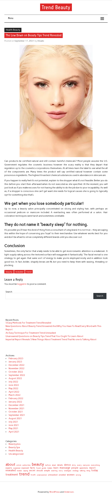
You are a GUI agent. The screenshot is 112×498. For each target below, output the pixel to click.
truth (33, 475)
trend (29, 271)
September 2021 (17, 415)
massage (65, 467)
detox (67, 465)
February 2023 (16, 358)
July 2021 (13, 421)
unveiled (62, 475)
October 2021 (16, 411)
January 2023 (15, 361)
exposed (25, 468)
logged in (22, 284)
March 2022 (14, 395)
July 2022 (13, 381)
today (94, 470)
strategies (67, 471)
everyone (86, 465)
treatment (12, 474)
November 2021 (16, 408)
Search (9, 291)
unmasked (52, 475)
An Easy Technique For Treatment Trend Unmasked (31, 333)
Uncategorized (16, 454)
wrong (78, 475)
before (48, 465)
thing (88, 471)
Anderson (69, 492)
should (39, 471)
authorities (26, 465)
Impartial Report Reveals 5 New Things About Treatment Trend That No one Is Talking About (51, 339)
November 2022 (16, 368)
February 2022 (16, 398)
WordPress (54, 492)
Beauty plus (15, 444)
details (60, 465)
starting (54, 471)
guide (44, 468)
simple (47, 470)
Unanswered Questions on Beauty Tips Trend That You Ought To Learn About (44, 336)
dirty (74, 465)
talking (82, 471)
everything (95, 465)
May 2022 (13, 388)
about (10, 464)
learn (55, 468)
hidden (49, 468)
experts (9, 468)
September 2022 (17, 375)
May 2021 (13, 428)
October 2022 (16, 371)
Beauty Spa (14, 447)
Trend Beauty (56, 7)
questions (83, 468)
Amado (40, 40)
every (79, 465)
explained (16, 468)
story (61, 471)
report (92, 468)
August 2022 (15, 378)
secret (32, 470)
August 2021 (15, 418)
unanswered (42, 475)
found (38, 468)
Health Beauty (13, 30)
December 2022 (16, 365)
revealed (19, 271)
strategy (75, 471)
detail (54, 465)
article (18, 465)
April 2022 (14, 392)
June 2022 (14, 385)
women (71, 474)
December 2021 (16, 405)
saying (25, 471)
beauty (9, 271)
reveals (19, 471)
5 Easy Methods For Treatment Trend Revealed (28, 322)
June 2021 (14, 425)
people (74, 468)
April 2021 (14, 431)
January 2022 (15, 401)
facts (32, 468)
